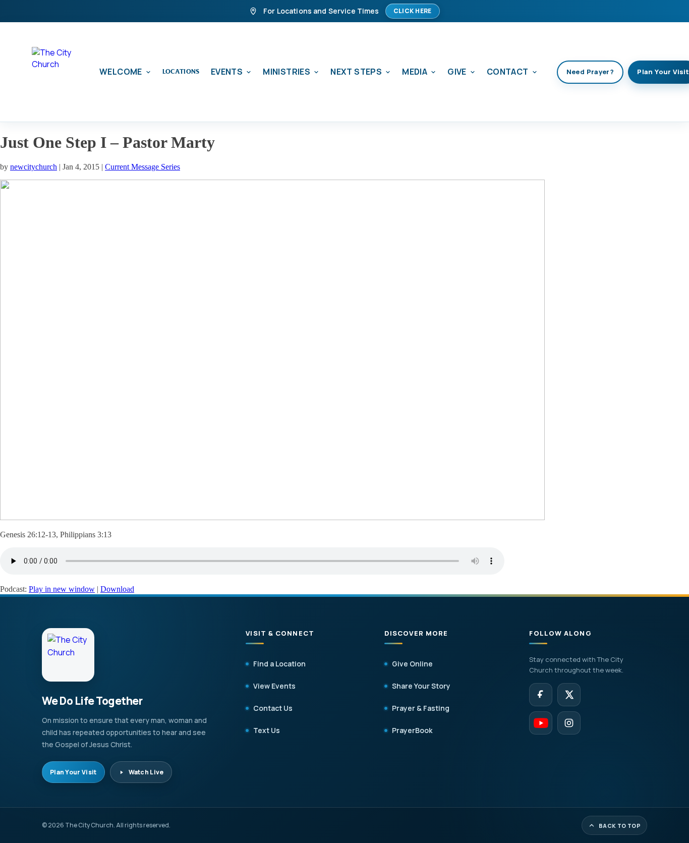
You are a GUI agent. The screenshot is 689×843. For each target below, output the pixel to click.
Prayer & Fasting (420, 708)
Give (457, 71)
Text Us (266, 730)
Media (414, 71)
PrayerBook (412, 730)
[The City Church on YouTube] (540, 723)
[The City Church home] (56, 71)
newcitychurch (33, 166)
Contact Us (273, 708)
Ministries (286, 71)
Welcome (120, 71)
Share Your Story (421, 686)
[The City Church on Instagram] (569, 723)
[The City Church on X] (569, 694)
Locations (181, 71)
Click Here (412, 11)
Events (227, 71)
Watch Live (146, 772)
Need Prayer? (590, 71)
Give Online (412, 663)
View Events (274, 686)
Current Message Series (142, 166)
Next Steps (356, 71)
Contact (508, 71)
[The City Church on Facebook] (540, 694)
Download (117, 589)
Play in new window (62, 589)
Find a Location (279, 663)
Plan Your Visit (73, 772)
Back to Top (620, 825)
